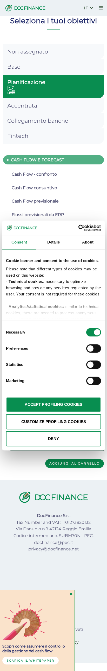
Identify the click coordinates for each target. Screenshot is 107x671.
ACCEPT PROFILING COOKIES (53, 404)
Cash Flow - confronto (34, 174)
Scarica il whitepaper (30, 660)
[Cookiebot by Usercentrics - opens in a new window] (78, 227)
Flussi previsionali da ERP (38, 214)
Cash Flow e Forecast (37, 159)
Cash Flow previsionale (35, 201)
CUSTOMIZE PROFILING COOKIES (53, 421)
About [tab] (87, 242)
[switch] (93, 348)
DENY (53, 438)
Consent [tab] (19, 242)
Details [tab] (53, 242)
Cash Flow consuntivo (34, 187)
